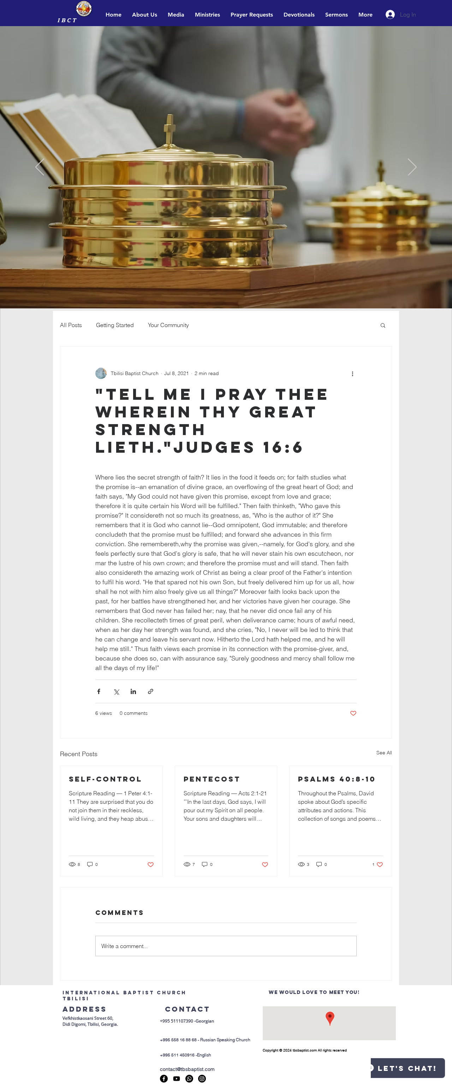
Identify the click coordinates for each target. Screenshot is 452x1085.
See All (384, 752)
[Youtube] (176, 1079)
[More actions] (352, 373)
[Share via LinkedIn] (133, 691)
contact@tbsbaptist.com (187, 1069)
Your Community (168, 324)
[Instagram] (202, 1079)
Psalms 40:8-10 (337, 778)
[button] (383, 325)
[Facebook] (164, 1079)
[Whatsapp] (189, 1079)
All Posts (71, 324)
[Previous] (39, 167)
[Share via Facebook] (98, 691)
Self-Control (105, 778)
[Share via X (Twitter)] (116, 691)
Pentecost (212, 778)
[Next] (412, 167)
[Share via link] (150, 691)
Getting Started (115, 324)
